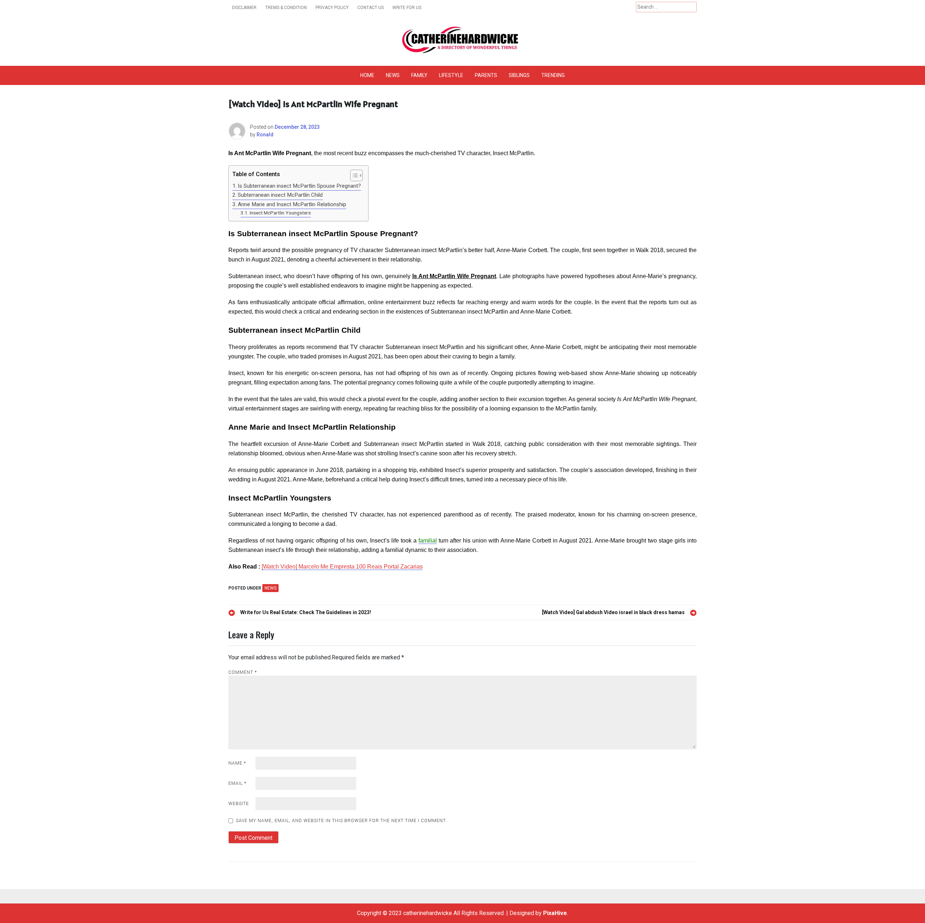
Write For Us (406, 7)
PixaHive (555, 913)
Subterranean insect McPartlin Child (280, 195)
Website (238, 803)
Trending (553, 75)
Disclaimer (244, 7)
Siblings (519, 75)
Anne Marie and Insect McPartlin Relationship (292, 204)
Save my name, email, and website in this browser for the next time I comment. (341, 820)
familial (427, 540)
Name (237, 763)
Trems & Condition (286, 7)
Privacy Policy (332, 7)
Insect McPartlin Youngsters (280, 213)
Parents (486, 75)
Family (419, 75)
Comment (242, 672)
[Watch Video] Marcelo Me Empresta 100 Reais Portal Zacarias (342, 566)
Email (237, 783)
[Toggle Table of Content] (353, 175)
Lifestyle (451, 75)
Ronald (265, 134)
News (393, 75)
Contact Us (370, 7)
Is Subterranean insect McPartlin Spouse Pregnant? (299, 186)
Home (367, 75)
